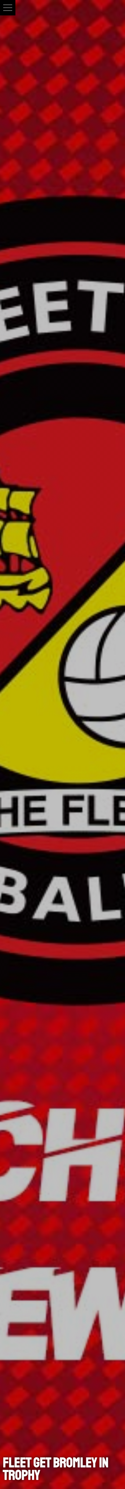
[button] (7, 7)
